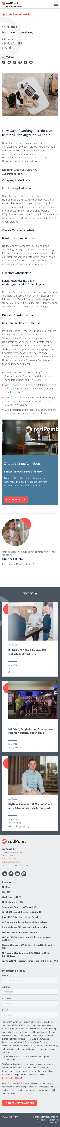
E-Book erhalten (16, 499)
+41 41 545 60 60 (8, 858)
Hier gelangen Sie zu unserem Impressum (45, 1118)
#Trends (7, 48)
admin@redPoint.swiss (11, 862)
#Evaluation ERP (12, 43)
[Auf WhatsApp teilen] (20, 63)
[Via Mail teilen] (9, 63)
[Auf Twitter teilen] (25, 63)
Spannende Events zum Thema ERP (19, 907)
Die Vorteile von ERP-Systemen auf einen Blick (24, 927)
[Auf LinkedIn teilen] (31, 63)
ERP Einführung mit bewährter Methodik (21, 912)
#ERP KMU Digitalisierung (18, 826)
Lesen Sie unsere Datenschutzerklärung (45, 1121)
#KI (9, 668)
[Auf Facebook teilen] (14, 63)
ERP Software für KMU (12, 902)
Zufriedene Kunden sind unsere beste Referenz (25, 922)
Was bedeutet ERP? (11, 897)
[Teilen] (3, 62)
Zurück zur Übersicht (18, 14)
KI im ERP (6, 892)
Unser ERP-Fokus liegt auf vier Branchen (21, 917)
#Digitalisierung (14, 822)
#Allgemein (9, 39)
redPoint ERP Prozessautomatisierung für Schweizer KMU (30, 961)
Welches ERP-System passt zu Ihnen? (20, 932)
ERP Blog (6, 887)
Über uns (6, 882)
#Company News (15, 747)
